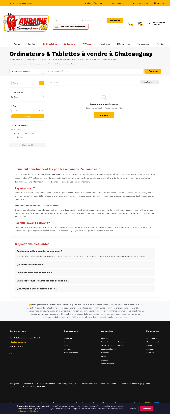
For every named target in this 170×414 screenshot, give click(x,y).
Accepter (147, 409)
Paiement (150, 353)
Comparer (150, 349)
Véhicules (62, 384)
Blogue (103, 356)
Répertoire (105, 353)
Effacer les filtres (28, 145)
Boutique (32, 44)
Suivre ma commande (139, 3)
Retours (67, 342)
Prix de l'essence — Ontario (112, 345)
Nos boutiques (118, 3)
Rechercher (115, 20)
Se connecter (159, 22)
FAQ (66, 345)
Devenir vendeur (107, 364)
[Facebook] (10, 353)
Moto (147, 384)
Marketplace (143, 44)
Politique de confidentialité (27, 411)
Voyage (89, 44)
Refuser (133, 409)
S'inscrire (157, 25)
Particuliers (18, 137)
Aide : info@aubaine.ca (97, 3)
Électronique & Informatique (41, 64)
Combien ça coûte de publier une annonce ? (39, 251)
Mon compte (151, 338)
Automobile (28, 384)
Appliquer (27, 116)
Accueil (17, 44)
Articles (162, 44)
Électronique (14, 386)
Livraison (68, 338)
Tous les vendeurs (21, 130)
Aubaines (104, 338)
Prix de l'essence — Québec (112, 342)
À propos (104, 360)
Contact (67, 349)
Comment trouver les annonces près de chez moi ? (43, 281)
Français (160, 3)
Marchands (104, 44)
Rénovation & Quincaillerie (34, 386)
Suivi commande (71, 353)
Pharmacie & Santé (108, 384)
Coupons (70, 44)
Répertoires (124, 44)
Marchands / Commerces (24, 133)
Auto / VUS (73, 384)
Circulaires (51, 44)
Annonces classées (108, 349)
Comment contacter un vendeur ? (34, 273)
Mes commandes (153, 342)
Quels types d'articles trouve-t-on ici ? (37, 289)
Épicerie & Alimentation (45, 384)
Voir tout (104, 115)
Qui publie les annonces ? (30, 264)
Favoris (149, 345)
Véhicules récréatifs (89, 384)
